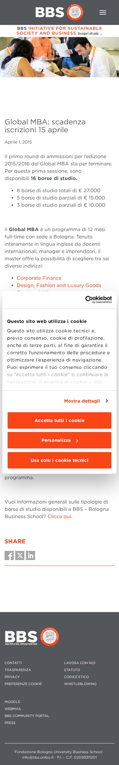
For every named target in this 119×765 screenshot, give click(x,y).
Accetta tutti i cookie (59, 420)
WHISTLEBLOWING (80, 684)
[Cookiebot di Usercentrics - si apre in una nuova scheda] (85, 300)
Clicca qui (59, 516)
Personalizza (56, 440)
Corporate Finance (39, 278)
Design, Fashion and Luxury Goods (59, 285)
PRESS (10, 723)
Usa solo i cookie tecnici (59, 460)
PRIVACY (12, 677)
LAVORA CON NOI (79, 663)
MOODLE (12, 702)
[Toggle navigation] (103, 12)
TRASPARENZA (18, 670)
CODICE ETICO (76, 677)
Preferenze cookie (23, 684)
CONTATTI (13, 663)
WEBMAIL (13, 709)
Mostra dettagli (82, 401)
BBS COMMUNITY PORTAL (27, 716)
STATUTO (72, 670)
